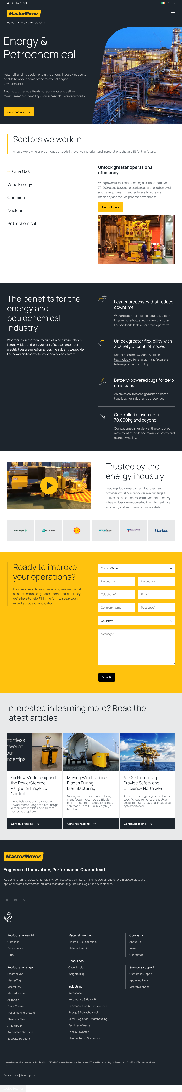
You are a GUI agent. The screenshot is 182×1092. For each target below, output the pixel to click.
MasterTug (14, 980)
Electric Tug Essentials (82, 942)
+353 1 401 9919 (18, 3)
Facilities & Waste (79, 1025)
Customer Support (140, 974)
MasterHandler (16, 993)
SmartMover (15, 974)
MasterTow (14, 987)
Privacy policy (28, 1075)
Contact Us (136, 955)
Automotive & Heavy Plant (84, 999)
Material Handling (79, 948)
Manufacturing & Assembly (85, 1038)
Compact (13, 942)
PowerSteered (16, 1006)
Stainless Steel (16, 1019)
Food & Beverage (78, 1032)
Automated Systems (20, 1032)
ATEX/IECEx (14, 1025)
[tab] (45, 171)
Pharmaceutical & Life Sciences (87, 1006)
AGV (140, 355)
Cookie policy (11, 1075)
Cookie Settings (13, 1088)
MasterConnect (139, 987)
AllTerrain (13, 1000)
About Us (135, 942)
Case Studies (76, 967)
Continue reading (22, 824)
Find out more (110, 207)
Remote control (125, 355)
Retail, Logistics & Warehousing (87, 1019)
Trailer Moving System (21, 1012)
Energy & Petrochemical (83, 1012)
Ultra (10, 955)
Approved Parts (138, 980)
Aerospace (75, 993)
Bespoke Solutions (19, 1038)
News (132, 948)
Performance (15, 948)
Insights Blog (76, 974)
